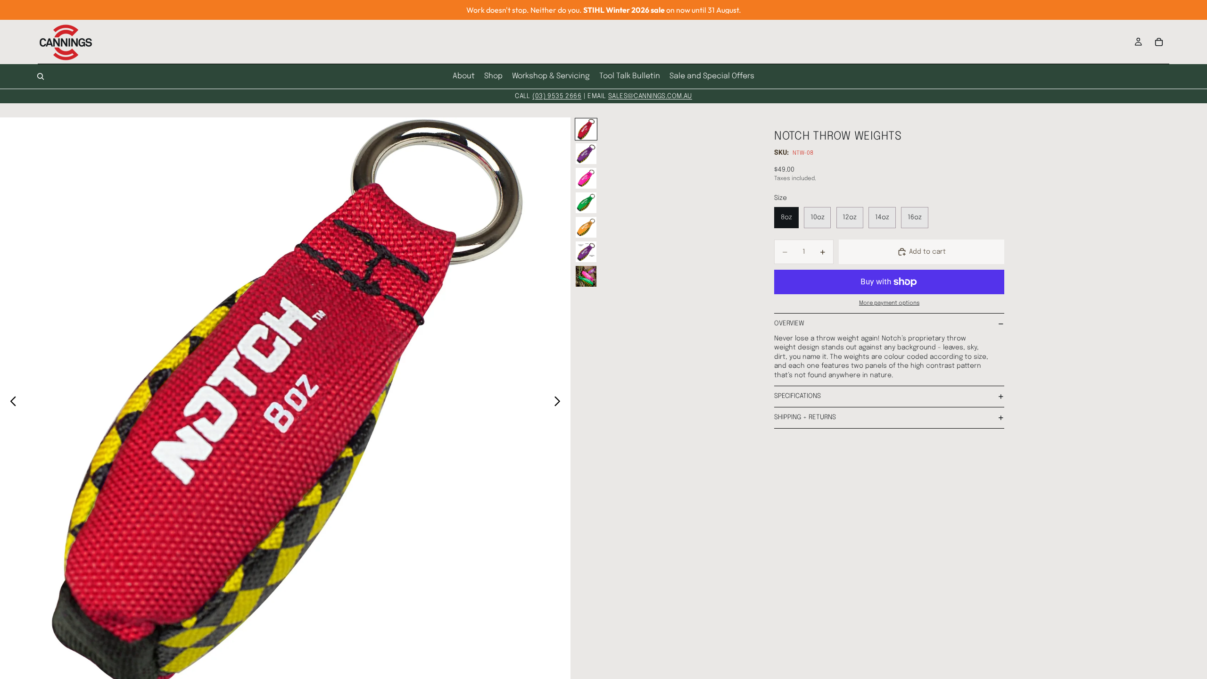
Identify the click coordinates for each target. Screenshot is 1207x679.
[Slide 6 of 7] (586, 251)
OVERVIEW (789, 323)
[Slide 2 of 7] (586, 153)
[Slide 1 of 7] (586, 129)
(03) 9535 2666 (556, 96)
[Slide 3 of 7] (586, 178)
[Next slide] (559, 403)
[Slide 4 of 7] (586, 202)
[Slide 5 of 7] (586, 227)
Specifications (797, 396)
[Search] (40, 76)
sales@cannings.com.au (650, 96)
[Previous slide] (10, 403)
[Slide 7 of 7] (586, 276)
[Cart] (1159, 42)
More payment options (889, 303)
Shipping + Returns (805, 417)
